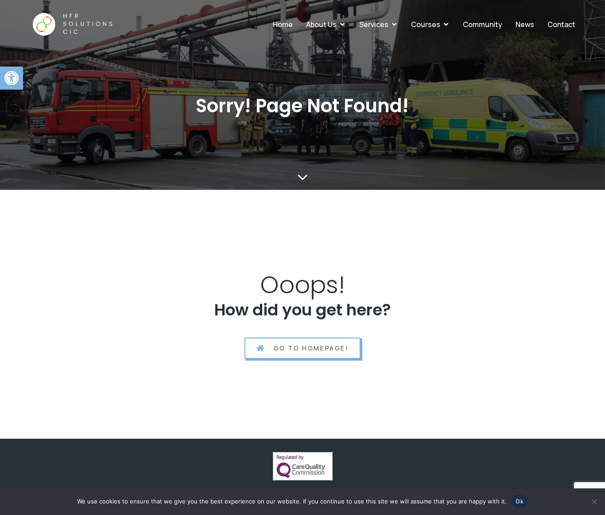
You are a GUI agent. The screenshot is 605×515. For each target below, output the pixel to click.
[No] (593, 501)
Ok (520, 501)
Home (283, 24)
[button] (11, 78)
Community (482, 24)
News (525, 24)
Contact (561, 24)
